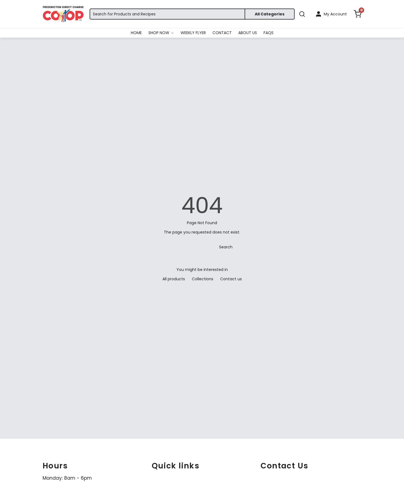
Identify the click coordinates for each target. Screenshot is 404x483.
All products (173, 279)
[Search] (302, 14)
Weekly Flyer (193, 32)
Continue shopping (180, 247)
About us (247, 32)
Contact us (231, 279)
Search (226, 247)
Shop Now (158, 32)
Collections (202, 279)
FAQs (268, 32)
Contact (222, 32)
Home (136, 32)
